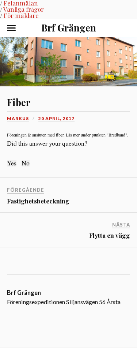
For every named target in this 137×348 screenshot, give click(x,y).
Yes (11, 163)
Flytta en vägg (109, 235)
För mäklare (21, 15)
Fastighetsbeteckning (38, 201)
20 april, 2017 (56, 118)
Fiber (18, 102)
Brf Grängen (68, 27)
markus (18, 118)
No (26, 163)
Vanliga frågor (23, 9)
